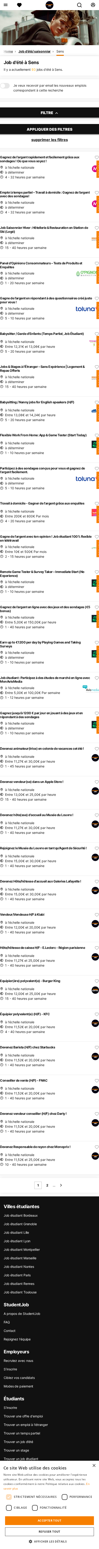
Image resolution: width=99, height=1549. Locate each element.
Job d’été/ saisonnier (34, 51)
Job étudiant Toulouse (20, 1292)
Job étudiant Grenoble (20, 1224)
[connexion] (93, 5)
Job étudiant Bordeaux (21, 1215)
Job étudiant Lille (16, 1232)
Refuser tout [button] (49, 1532)
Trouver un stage (16, 1450)
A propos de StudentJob (22, 1314)
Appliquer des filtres (50, 129)
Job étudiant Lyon (17, 1241)
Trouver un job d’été (18, 1442)
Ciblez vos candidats (19, 1378)
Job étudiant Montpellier (22, 1249)
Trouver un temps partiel (22, 1433)
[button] (49, 1541)
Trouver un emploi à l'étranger (26, 1425)
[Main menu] (5, 5)
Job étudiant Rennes (19, 1284)
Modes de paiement (18, 1386)
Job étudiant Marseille (20, 1258)
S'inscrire (10, 1408)
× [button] (94, 1465)
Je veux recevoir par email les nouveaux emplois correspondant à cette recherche (49, 87)
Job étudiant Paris (17, 1275)
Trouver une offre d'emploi (23, 1416)
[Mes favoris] (19, 5)
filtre (47, 112)
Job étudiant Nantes (19, 1267)
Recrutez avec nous (18, 1361)
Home (8, 51)
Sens (60, 51)
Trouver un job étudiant (21, 1459)
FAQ (7, 1322)
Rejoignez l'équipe (17, 1339)
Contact (9, 1331)
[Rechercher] (81, 5)
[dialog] (49, 1505)
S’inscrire (10, 1369)
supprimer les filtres (49, 139)
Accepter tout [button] (49, 1520)
